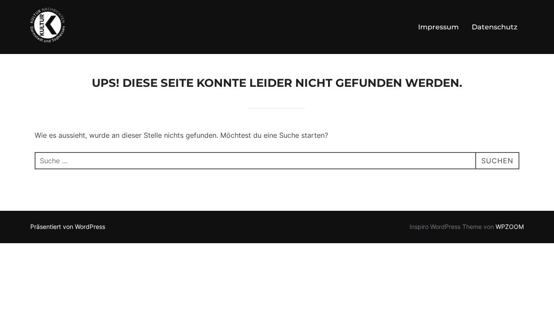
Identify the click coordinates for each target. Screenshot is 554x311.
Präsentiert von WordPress (67, 226)
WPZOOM (510, 226)
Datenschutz (494, 27)
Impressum (438, 27)
